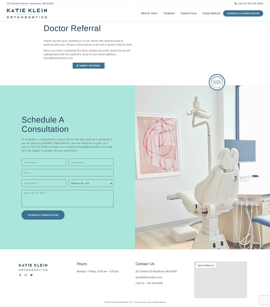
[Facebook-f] (20, 275)
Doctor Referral (211, 13)
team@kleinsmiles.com (58, 58)
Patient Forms (189, 13)
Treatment (169, 13)
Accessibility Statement (157, 302)
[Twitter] (31, 275)
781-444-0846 (39, 147)
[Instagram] (26, 275)
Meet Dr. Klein (149, 13)
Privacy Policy (140, 302)
